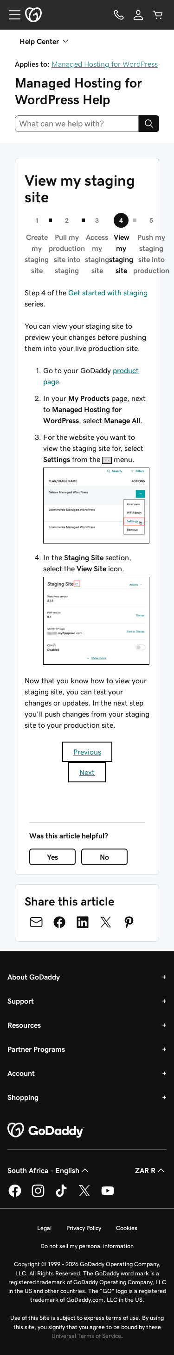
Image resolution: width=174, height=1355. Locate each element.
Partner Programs (36, 1049)
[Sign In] (138, 15)
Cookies (126, 1228)
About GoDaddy (33, 976)
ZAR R (145, 1170)
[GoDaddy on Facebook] (14, 1195)
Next (87, 772)
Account (21, 1073)
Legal (44, 1228)
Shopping (23, 1097)
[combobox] (77, 123)
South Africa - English (43, 1170)
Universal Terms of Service (86, 1336)
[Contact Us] (119, 15)
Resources (24, 1025)
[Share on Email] (36, 922)
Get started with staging (108, 292)
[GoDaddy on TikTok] (61, 1195)
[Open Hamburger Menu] (11, 15)
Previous (87, 752)
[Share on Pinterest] (129, 922)
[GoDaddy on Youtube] (107, 1195)
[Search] (149, 123)
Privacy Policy (83, 1228)
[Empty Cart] (157, 14)
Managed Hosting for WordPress (105, 64)
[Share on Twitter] (105, 922)
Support (20, 1001)
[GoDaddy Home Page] (45, 1130)
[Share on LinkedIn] (82, 922)
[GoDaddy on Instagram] (38, 1195)
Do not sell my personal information (87, 1246)
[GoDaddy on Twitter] (84, 1195)
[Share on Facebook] (59, 922)
